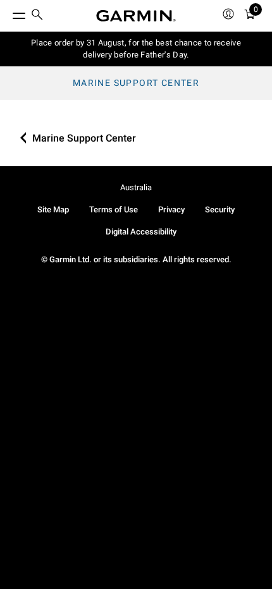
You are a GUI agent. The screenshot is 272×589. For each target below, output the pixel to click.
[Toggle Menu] (7, 12)
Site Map (53, 209)
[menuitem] (37, 16)
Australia (136, 187)
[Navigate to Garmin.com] (136, 16)
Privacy (171, 209)
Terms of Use (113, 209)
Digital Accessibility (141, 231)
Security (220, 209)
